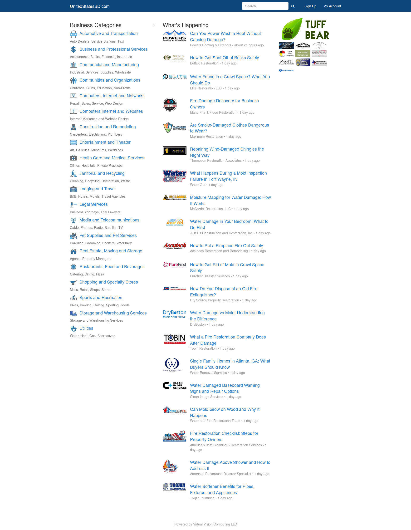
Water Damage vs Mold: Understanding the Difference (227, 315)
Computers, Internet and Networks (112, 95)
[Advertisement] (310, 146)
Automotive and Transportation (108, 33)
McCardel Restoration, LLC (210, 208)
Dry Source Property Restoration (214, 300)
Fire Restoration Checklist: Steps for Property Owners (224, 436)
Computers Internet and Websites (111, 111)
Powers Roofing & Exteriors (210, 45)
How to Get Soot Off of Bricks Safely (224, 57)
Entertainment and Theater (105, 142)
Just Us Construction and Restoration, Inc (221, 233)
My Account (332, 6)
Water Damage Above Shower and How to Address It (230, 465)
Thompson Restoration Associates (216, 160)
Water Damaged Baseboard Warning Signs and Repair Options (225, 388)
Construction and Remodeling (107, 126)
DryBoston (198, 324)
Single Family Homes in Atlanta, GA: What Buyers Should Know (230, 364)
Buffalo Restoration (204, 63)
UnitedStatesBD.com (90, 6)
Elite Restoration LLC (206, 88)
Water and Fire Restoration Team (215, 420)
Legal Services (93, 204)
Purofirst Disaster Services (210, 276)
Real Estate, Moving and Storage (110, 250)
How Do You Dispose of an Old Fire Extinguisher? (223, 291)
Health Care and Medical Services (111, 157)
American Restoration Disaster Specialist (220, 473)
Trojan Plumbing (202, 498)
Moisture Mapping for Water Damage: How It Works (230, 200)
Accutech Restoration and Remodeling (219, 250)
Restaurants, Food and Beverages (112, 266)
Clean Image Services (206, 396)
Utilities (86, 328)
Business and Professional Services (113, 49)
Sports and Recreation (100, 297)
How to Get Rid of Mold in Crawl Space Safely (227, 267)
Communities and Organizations (109, 80)
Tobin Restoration (203, 348)
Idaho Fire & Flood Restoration (213, 112)
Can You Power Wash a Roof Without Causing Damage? (225, 36)
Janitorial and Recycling (102, 173)
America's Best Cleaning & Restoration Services (226, 444)
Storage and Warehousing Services (113, 312)
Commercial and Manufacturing (109, 64)
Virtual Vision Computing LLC (215, 524)
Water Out (197, 184)
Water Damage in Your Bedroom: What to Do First (229, 224)
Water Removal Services (208, 372)
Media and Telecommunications (109, 219)
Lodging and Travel (97, 188)
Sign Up (310, 6)
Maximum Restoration (206, 136)
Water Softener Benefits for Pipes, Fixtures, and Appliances (222, 489)
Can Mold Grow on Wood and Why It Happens (224, 412)
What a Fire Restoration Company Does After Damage (228, 340)
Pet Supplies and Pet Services (108, 235)
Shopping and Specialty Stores (108, 282)
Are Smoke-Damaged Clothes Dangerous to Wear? (229, 128)
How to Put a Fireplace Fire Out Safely (226, 245)
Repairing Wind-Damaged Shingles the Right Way (227, 152)
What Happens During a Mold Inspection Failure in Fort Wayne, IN (228, 176)
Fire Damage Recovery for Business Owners (224, 103)
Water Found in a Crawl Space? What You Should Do (230, 79)
